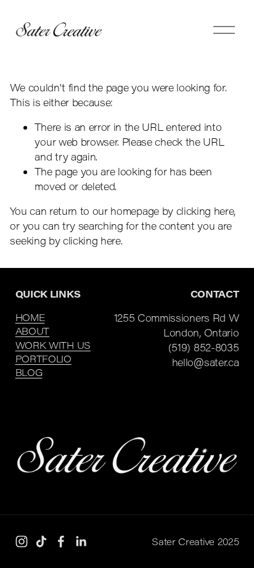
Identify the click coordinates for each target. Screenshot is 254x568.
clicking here (205, 210)
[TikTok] (41, 541)
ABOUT (32, 331)
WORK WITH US (53, 345)
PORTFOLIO (43, 359)
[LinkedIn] (81, 541)
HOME (30, 317)
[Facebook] (61, 541)
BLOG (29, 372)
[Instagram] (21, 541)
